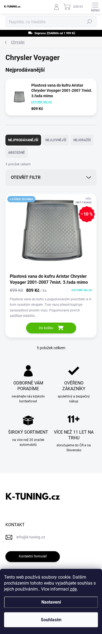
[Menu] (95, 7)
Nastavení (51, 602)
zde (73, 589)
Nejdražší (82, 140)
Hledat (89, 22)
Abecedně (16, 152)
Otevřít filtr (26, 177)
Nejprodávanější (23, 140)
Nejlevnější (55, 140)
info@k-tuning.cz (30, 537)
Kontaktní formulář (33, 556)
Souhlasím (51, 619)
